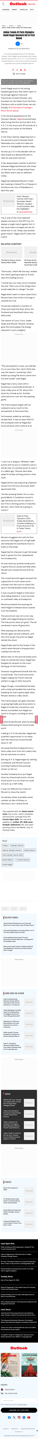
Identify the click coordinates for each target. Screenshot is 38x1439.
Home (3, 26)
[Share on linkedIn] (21, 70)
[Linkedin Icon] (24, 1417)
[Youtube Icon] (28, 1417)
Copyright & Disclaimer (28, 1429)
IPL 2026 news (26, 822)
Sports (11, 26)
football (6, 825)
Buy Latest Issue (11, 1393)
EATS (32, 9)
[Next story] (36, 720)
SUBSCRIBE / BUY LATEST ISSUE (19, 1410)
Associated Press (25, 212)
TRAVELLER (24, 9)
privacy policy (23, 1404)
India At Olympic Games (12, 850)
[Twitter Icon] (14, 1417)
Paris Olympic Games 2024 (13, 855)
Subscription (10, 1389)
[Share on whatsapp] (25, 70)
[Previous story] (1, 720)
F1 (23, 825)
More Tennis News (9, 110)
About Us (6, 1429)
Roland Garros (29, 850)
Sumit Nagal (7, 864)
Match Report (8, 860)
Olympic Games (17, 845)
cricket (16, 822)
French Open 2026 (11, 819)
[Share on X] (17, 70)
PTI (20, 531)
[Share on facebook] (13, 70)
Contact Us (14, 1429)
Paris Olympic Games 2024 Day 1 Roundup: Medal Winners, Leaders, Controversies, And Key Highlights (25, 202)
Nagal (19, 119)
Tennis (19, 26)
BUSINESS (5, 9)
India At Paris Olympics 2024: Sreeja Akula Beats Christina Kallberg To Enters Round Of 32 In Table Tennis (26, 522)
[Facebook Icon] (9, 1417)
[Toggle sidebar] (5, 3)
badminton (16, 825)
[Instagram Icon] (19, 1417)
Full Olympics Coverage (20, 107)
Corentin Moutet (23, 860)
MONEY (14, 9)
